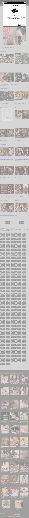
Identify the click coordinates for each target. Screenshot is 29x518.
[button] (25, 2)
